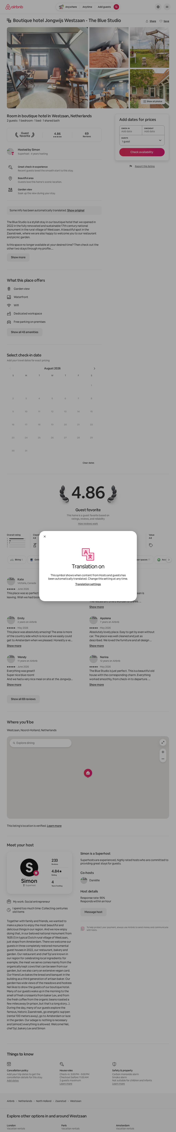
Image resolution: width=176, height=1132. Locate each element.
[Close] (44, 536)
